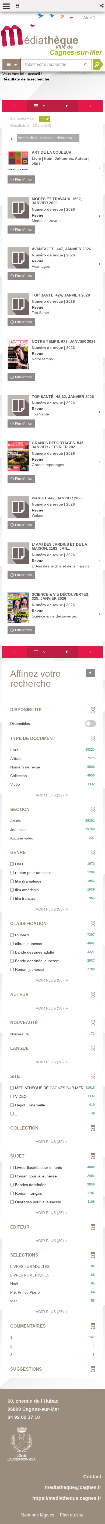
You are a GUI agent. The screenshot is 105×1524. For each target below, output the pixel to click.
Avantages (41, 266)
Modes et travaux (46, 220)
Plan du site (71, 1515)
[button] (102, 6)
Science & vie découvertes (54, 616)
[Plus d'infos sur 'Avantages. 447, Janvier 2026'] (18, 258)
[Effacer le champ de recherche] (85, 64)
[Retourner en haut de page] (90, 673)
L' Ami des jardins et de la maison (60, 566)
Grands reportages (48, 465)
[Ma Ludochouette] (39, 37)
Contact (92, 1476)
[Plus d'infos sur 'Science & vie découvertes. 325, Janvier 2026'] (18, 607)
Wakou (37, 515)
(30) (50, 1008)
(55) (50, 909)
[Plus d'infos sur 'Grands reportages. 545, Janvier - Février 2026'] (18, 456)
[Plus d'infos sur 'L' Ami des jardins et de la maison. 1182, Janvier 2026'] (18, 553)
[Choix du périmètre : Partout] (11, 64)
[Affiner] (66, 106)
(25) (50, 1213)
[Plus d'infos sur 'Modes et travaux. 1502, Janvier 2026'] (18, 207)
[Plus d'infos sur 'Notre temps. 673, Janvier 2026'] (18, 355)
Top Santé (40, 313)
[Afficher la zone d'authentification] (18, 6)
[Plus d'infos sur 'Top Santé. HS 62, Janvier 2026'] (18, 405)
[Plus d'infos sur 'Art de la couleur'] (18, 161)
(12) (50, 795)
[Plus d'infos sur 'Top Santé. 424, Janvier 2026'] (18, 304)
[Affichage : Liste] (41, 106)
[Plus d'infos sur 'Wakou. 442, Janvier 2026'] (18, 507)
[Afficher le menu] (6, 6)
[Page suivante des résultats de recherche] (90, 106)
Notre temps (42, 359)
